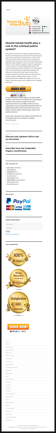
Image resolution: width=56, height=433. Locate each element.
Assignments (9, 352)
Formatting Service (10, 379)
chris (9, 124)
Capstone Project (10, 355)
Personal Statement (10, 393)
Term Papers (9, 411)
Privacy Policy (9, 420)
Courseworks (9, 361)
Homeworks (8, 385)
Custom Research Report (12, 367)
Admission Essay (9, 346)
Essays (7, 376)
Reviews (8, 405)
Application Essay (10, 349)
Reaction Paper (9, 396)
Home (7, 341)
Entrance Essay (9, 373)
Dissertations (9, 370)
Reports (7, 399)
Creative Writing (9, 364)
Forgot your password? (12, 234)
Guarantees (8, 382)
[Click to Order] (24, 91)
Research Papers (10, 402)
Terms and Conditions (11, 417)
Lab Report (8, 387)
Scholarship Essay (10, 408)
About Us (8, 344)
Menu (8, 9)
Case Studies (9, 358)
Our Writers (8, 390)
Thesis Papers (9, 414)
